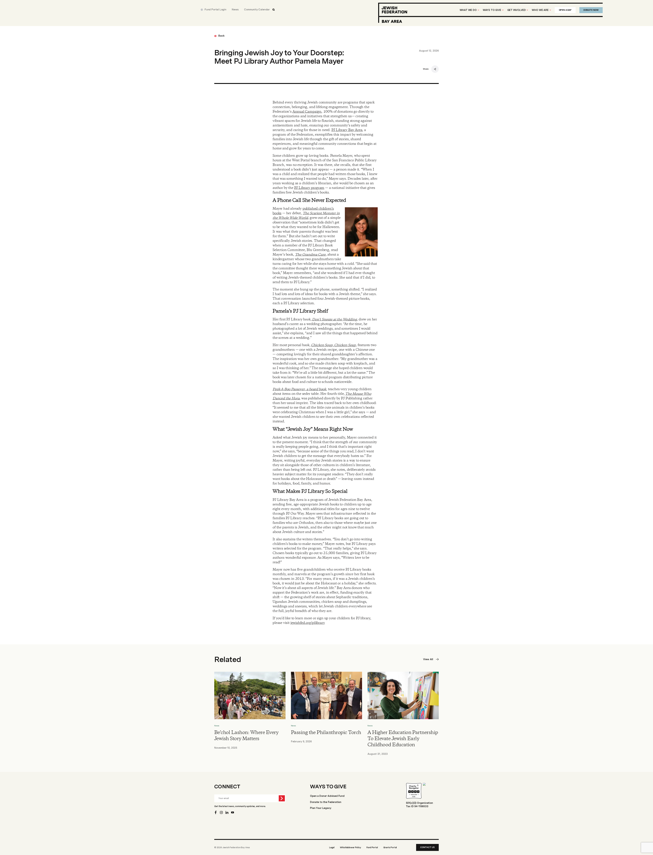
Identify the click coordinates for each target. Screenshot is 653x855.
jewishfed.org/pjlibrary (307, 623)
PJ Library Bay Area (346, 130)
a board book (316, 389)
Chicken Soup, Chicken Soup (333, 345)
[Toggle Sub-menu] (478, 10)
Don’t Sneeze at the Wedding (334, 319)
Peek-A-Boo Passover (289, 389)
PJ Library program (309, 188)
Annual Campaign (306, 111)
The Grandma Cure (310, 254)
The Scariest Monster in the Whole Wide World (306, 215)
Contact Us (427, 847)
